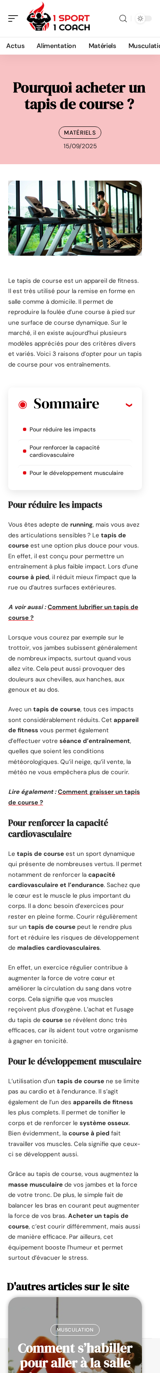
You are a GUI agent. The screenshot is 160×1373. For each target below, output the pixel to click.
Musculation (75, 1330)
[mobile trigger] (15, 18)
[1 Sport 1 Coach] (59, 18)
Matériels (80, 132)
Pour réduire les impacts (63, 429)
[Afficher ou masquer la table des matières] (115, 405)
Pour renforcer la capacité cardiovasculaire (65, 451)
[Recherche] (123, 18)
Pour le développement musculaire (76, 473)
